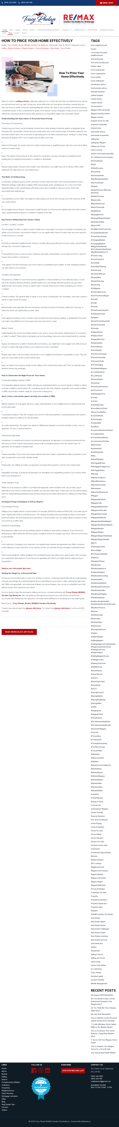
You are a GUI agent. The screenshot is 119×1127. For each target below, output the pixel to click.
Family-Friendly (97, 812)
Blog (10, 33)
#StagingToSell (97, 714)
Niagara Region (28, 48)
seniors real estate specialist (102, 153)
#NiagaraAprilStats (98, 499)
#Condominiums (97, 259)
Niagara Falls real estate (100, 110)
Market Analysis (14, 48)
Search (4, 1079)
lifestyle (94, 856)
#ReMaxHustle (97, 615)
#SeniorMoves (97, 674)
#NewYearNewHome (99, 492)
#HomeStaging (97, 365)
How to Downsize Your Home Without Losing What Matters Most (102, 1033)
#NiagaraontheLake (99, 510)
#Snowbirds (95, 685)
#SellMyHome (96, 667)
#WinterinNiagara (98, 776)
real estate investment (100, 135)
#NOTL (94, 543)
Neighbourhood (79, 30)
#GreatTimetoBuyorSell (100, 321)
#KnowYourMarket (98, 412)
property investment (99, 124)
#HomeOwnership (98, 357)
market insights (97, 95)
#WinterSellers (97, 787)
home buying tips (97, 70)
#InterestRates (97, 379)
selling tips (95, 139)
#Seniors (94, 678)
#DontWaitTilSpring (98, 266)
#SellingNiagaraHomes (100, 656)
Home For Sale (97, 831)
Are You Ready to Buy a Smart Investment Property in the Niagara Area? (103, 1001)
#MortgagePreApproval (100, 466)
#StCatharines (96, 718)
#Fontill (94, 303)
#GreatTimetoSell (98, 325)
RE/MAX (94, 911)
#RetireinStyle (96, 622)
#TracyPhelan (96, 751)
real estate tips (97, 943)
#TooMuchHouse (98, 747)
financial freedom (98, 816)
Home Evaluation (97, 827)
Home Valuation (97, 838)
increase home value (99, 845)
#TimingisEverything (99, 743)
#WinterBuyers (97, 772)
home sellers (96, 77)
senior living (95, 962)
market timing (96, 99)
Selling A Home (97, 954)
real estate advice (98, 132)
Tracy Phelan (65, 48)
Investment (95, 849)
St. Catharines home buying (102, 157)
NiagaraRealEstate (98, 885)
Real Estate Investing (99, 936)
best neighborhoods (99, 45)
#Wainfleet (95, 754)
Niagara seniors (97, 117)
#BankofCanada (97, 196)
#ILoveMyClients (98, 372)
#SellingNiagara (97, 640)
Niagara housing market (100, 113)
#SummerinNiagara (98, 729)
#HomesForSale (97, 361)
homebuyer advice (98, 84)
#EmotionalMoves (98, 274)
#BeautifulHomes (98, 203)
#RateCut (95, 558)
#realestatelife (96, 579)
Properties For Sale (98, 892)
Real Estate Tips (8, 1104)
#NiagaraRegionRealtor (100, 539)
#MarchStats (96, 445)
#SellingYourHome (98, 663)
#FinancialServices (98, 292)
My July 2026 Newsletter (101, 1014)
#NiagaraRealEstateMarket (101, 525)
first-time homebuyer (99, 820)
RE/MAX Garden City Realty (102, 914)
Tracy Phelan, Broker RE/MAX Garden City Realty (34, 603)
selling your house (98, 146)
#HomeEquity (96, 350)
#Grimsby (95, 328)
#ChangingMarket (98, 240)
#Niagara (94, 496)
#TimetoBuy (96, 736)
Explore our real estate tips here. (16, 568)
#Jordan (94, 397)
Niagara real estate (98, 878)
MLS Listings (96, 863)
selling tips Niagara (98, 142)
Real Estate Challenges (100, 929)
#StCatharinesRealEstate (101, 725)
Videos (24, 33)
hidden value (96, 66)
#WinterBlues (96, 769)
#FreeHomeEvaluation (100, 310)
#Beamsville (96, 200)
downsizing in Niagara (99, 809)
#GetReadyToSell (98, 314)
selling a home (22, 101)
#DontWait (95, 263)
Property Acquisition (99, 900)
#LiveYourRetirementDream (102, 430)
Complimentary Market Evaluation (48, 30)
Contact (17, 33)
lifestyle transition (98, 92)
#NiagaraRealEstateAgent (101, 521)
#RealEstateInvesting (99, 576)
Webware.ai (86, 1121)
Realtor (94, 947)
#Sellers (94, 633)
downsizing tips (97, 59)
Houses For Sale (97, 841)
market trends (96, 103)
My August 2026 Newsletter (102, 995)
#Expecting (95, 285)
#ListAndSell (96, 423)
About (11, 30)
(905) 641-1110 (26, 2)
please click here (33, 608)
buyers (93, 49)
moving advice (96, 106)
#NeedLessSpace (98, 477)
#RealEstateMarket (98, 583)
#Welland (94, 761)
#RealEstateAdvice (98, 568)
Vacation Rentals (97, 980)
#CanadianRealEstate (99, 233)
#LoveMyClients (97, 434)
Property (94, 896)
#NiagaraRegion (97, 532)
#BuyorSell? (95, 225)
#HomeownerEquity (99, 354)
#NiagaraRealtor (97, 528)
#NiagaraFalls (96, 503)
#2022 (93, 164)
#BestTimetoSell (97, 207)
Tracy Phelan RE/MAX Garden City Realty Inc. (52, 1121)
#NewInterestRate (98, 485)
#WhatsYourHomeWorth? (101, 765)
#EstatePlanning (97, 281)
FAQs (4, 33)
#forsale (94, 306)
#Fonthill (94, 299)
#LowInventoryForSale (100, 441)
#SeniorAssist (96, 670)
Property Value (97, 907)
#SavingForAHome (98, 629)
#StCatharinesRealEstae (100, 721)
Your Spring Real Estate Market (103, 1053)
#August (94, 186)
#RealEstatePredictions (100, 587)
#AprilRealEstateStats (99, 179)
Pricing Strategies (42, 48)
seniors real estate (98, 965)
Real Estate (54, 48)
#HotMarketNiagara (99, 368)
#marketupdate (97, 452)
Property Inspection (99, 903)
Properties (65, 30)
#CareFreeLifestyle (99, 236)
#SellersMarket (97, 637)
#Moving (94, 474)
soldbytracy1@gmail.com (101, 1081)
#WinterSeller (96, 783)
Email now (107, 3)
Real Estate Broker (98, 925)
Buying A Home (97, 801)
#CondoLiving (96, 255)
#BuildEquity (96, 211)
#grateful (94, 317)
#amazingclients (97, 175)
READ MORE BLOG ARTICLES (19, 632)
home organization (98, 73)
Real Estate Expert (98, 932)
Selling (25, 30)
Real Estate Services (99, 940)
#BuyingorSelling (97, 222)
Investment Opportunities (101, 852)
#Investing (95, 383)
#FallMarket (95, 288)
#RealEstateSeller (98, 590)
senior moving (96, 150)
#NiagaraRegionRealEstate (101, 536)
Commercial (96, 805)
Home (5, 30)
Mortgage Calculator (107, 30)
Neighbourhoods (97, 867)
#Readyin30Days (98, 561)
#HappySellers (97, 343)
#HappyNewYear (98, 339)
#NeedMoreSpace (98, 481)
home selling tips (97, 81)
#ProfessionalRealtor (99, 554)
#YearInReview (97, 798)
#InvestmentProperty (99, 386)
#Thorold (94, 732)
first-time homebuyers (100, 62)
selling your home (98, 958)
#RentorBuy (95, 618)
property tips (96, 128)
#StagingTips (96, 710)
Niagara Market (97, 874)
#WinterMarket (97, 780)
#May (93, 456)
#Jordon (94, 401)
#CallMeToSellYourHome (101, 229)
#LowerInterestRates (99, 437)
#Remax (94, 611)
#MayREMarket (97, 459)
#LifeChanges (96, 419)
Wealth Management (99, 983)
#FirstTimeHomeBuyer (100, 296)
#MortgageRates (98, 470)
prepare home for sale (100, 121)
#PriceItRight (96, 550)
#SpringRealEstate (98, 700)
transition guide (97, 976)
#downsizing (96, 270)
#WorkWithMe (96, 790)
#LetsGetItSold (97, 416)
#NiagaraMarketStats (99, 507)
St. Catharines (96, 969)
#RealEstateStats (98, 597)
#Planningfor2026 (98, 547)
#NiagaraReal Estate (99, 514)
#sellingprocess (97, 660)
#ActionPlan (96, 172)
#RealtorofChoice (98, 608)
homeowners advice (99, 88)
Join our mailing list (73, 1071)
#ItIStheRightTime (98, 394)
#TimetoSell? (96, 740)
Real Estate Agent (98, 921)
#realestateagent (98, 572)
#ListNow (95, 427)
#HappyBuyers (97, 332)
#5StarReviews (97, 168)
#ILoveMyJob (96, 376)
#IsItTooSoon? (96, 390)
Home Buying (96, 823)
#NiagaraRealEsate (98, 517)
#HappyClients (97, 336)
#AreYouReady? (97, 183)
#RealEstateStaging (99, 594)
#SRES (93, 707)
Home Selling (96, 834)
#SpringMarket (97, 696)
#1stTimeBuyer (97, 161)
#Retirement (96, 626)
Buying (18, 30)
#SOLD (94, 689)
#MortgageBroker (98, 463)
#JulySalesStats (97, 405)
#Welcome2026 (97, 758)
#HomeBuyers (96, 346)
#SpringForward (97, 692)
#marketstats (96, 448)
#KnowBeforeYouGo (99, 408)
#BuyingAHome (97, 214)
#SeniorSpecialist (98, 681)
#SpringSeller (96, 703)
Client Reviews (93, 30)
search (32, 30)
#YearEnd (95, 794)
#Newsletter (96, 488)
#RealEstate (96, 565)
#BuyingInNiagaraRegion (100, 218)
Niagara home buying (99, 871)
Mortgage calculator (10, 1096)
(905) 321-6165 (10, 2)
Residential (95, 951)
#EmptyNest (96, 277)
